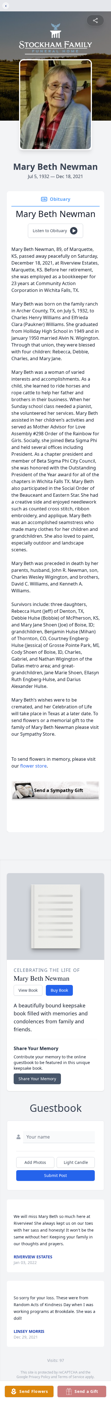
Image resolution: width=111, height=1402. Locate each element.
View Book (28, 990)
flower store (33, 766)
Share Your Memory (37, 1078)
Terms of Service (71, 1376)
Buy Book (59, 990)
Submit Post (55, 1175)
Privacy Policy (39, 1376)
